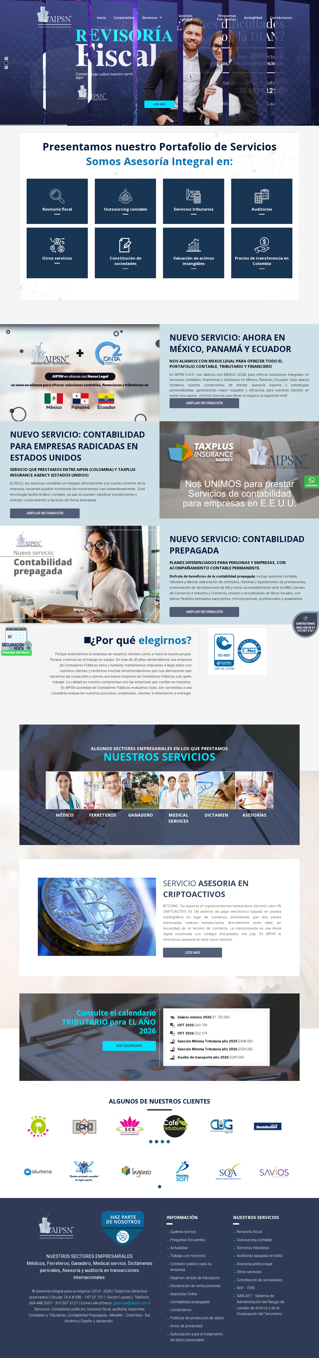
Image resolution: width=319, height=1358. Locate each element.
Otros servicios (249, 1272)
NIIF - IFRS (246, 1288)
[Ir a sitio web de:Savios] (228, 1171)
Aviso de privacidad (186, 1326)
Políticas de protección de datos (197, 1318)
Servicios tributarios (253, 1248)
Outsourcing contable (254, 1240)
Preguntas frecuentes (187, 1240)
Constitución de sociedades (260, 1280)
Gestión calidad (185, 17)
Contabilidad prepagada (189, 1302)
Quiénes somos (183, 1231)
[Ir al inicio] (54, 15)
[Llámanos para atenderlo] (305, 624)
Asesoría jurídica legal (254, 1264)
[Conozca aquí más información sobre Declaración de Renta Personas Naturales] (16, 641)
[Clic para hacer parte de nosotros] (123, 1228)
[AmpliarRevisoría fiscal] (57, 201)
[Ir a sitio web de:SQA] (182, 1171)
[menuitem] (101, 17)
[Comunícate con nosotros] (310, 482)
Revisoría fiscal (249, 1231)
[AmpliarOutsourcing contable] (125, 201)
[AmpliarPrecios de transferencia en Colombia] (261, 253)
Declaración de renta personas (195, 1286)
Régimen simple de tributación (195, 1278)
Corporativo (124, 17)
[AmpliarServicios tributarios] (193, 201)
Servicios (149, 17)
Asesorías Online (183, 1294)
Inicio (101, 17)
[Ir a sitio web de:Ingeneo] (90, 1171)
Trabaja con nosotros (188, 1256)
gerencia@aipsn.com (130, 1303)
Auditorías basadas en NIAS (260, 1256)
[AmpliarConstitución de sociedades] (125, 253)
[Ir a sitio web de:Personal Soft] (136, 1171)
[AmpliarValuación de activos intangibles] (193, 253)
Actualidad (253, 17)
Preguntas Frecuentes (226, 17)
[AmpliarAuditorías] (261, 201)
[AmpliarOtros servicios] (57, 253)
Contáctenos (281, 17)
